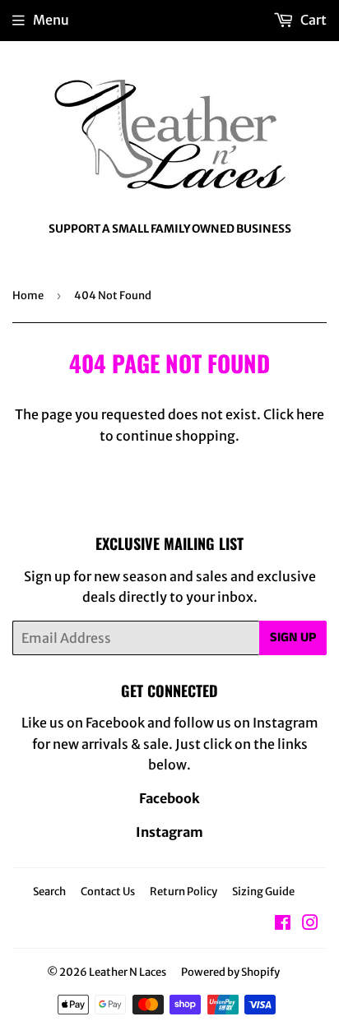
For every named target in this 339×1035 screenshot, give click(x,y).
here (310, 414)
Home (28, 296)
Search (49, 892)
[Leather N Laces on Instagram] (310, 924)
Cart (312, 20)
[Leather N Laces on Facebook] (282, 924)
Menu (51, 20)
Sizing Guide (263, 892)
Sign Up (293, 637)
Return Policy (183, 892)
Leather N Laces (127, 972)
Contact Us (108, 892)
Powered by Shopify (230, 972)
